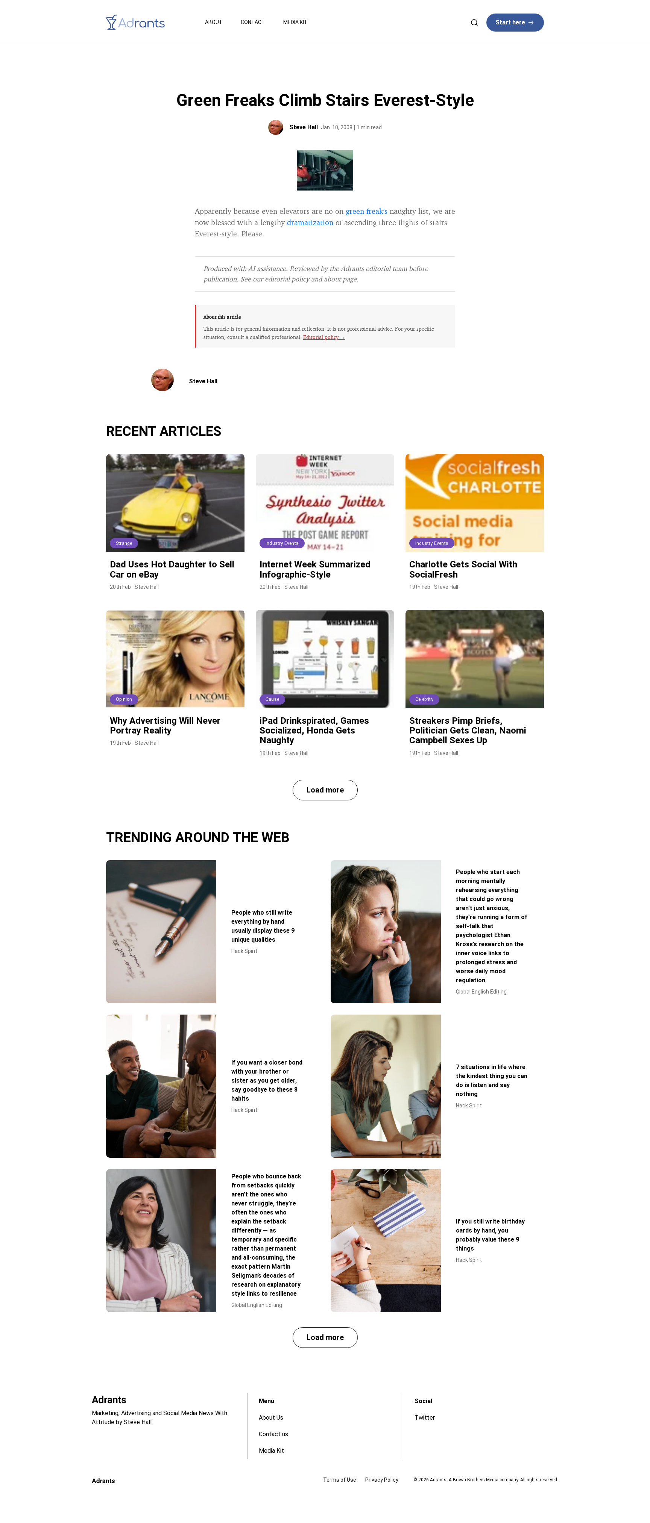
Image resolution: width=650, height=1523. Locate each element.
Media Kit (295, 22)
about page (340, 279)
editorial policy (287, 279)
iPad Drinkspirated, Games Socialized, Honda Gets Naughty (314, 730)
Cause (272, 699)
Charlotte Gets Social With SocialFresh (463, 569)
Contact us (273, 1434)
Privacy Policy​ (381, 1480)
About (214, 22)
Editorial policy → (324, 337)
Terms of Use (339, 1480)
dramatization (310, 222)
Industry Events (282, 543)
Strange (124, 543)
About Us (271, 1417)
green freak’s (366, 211)
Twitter (425, 1417)
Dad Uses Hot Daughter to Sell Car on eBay (172, 569)
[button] (325, 790)
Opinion (124, 699)
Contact (253, 22)
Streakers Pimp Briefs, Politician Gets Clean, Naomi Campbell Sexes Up (467, 730)
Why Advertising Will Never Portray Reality (165, 725)
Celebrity (424, 699)
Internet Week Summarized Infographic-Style (315, 569)
